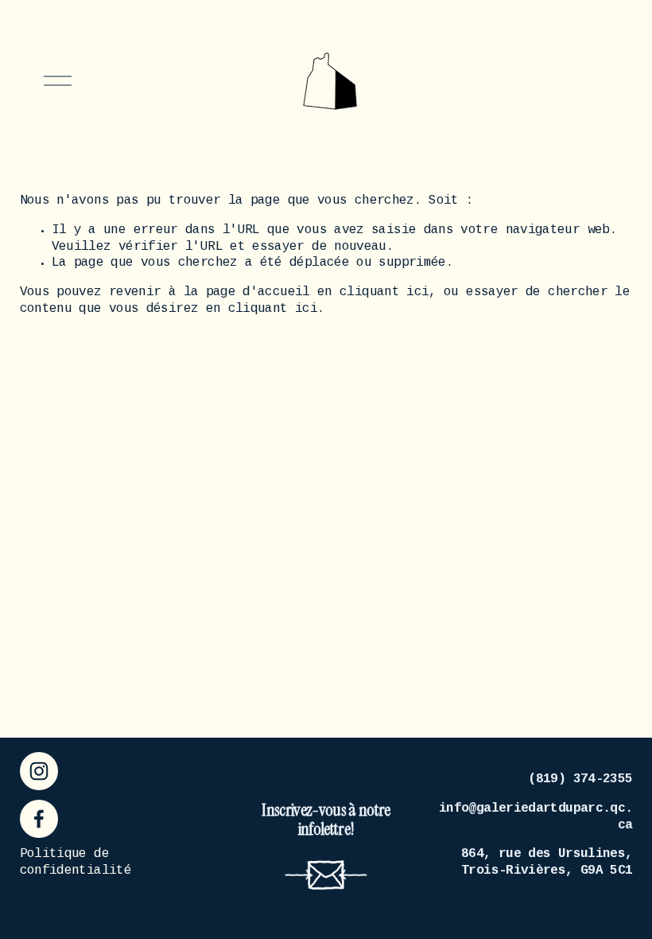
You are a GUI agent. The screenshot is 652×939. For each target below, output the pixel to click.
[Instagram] (39, 771)
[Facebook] (39, 819)
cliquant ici (384, 292)
